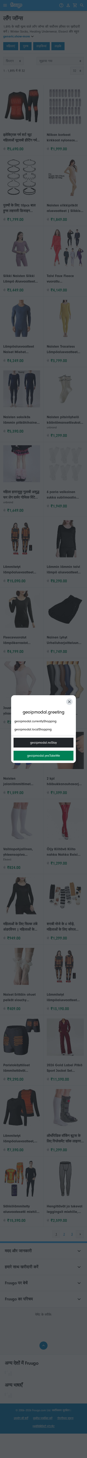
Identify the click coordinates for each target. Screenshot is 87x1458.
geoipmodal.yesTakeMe (43, 755)
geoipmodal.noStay (43, 742)
